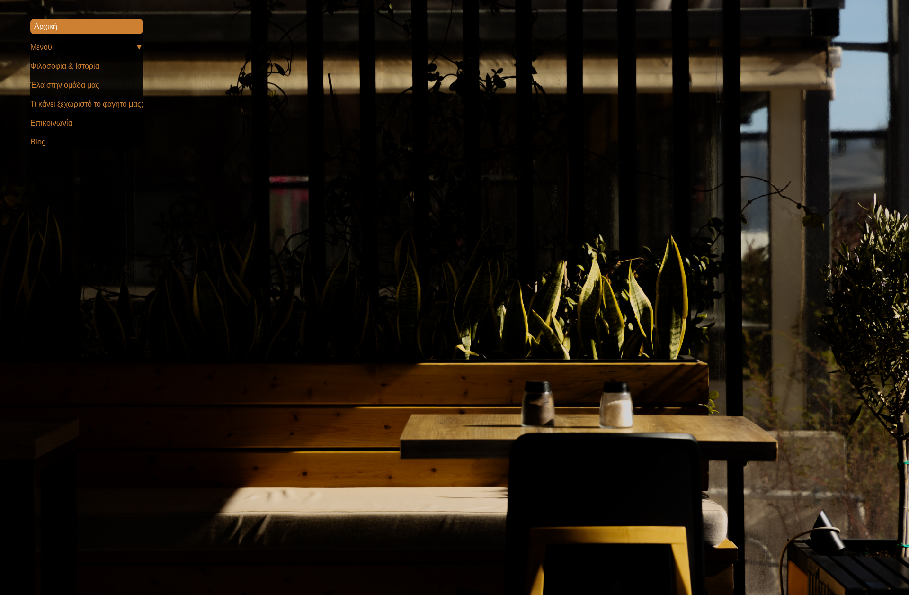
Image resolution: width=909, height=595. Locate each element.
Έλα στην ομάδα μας (64, 85)
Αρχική (45, 26)
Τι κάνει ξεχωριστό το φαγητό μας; (86, 104)
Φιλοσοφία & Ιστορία (64, 66)
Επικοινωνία (51, 123)
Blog (38, 142)
